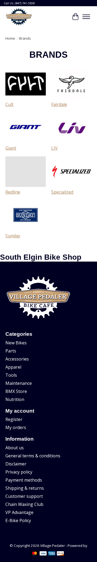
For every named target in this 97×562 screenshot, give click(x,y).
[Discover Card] (60, 554)
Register (13, 419)
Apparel (13, 367)
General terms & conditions (32, 456)
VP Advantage (19, 512)
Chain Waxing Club (24, 504)
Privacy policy (18, 472)
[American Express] (51, 554)
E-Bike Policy (18, 520)
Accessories (17, 359)
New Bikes (16, 343)
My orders (15, 427)
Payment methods (23, 480)
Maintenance (18, 383)
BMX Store (16, 391)
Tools (11, 375)
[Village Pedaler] (18, 17)
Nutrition (14, 399)
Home (10, 38)
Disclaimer (15, 464)
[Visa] (43, 554)
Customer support (24, 496)
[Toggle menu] (86, 16)
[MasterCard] (34, 554)
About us (14, 448)
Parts (10, 351)
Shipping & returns (24, 488)
